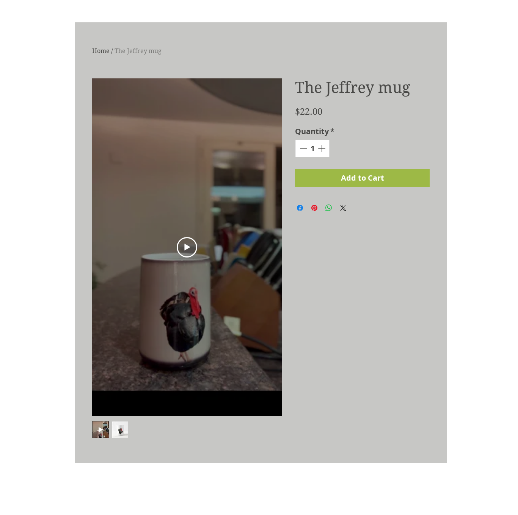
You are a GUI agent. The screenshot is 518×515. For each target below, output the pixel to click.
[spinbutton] (312, 148)
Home (101, 51)
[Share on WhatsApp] (328, 207)
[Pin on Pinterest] (314, 207)
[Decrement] (302, 148)
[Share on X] (343, 207)
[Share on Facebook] (300, 207)
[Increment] (322, 148)
